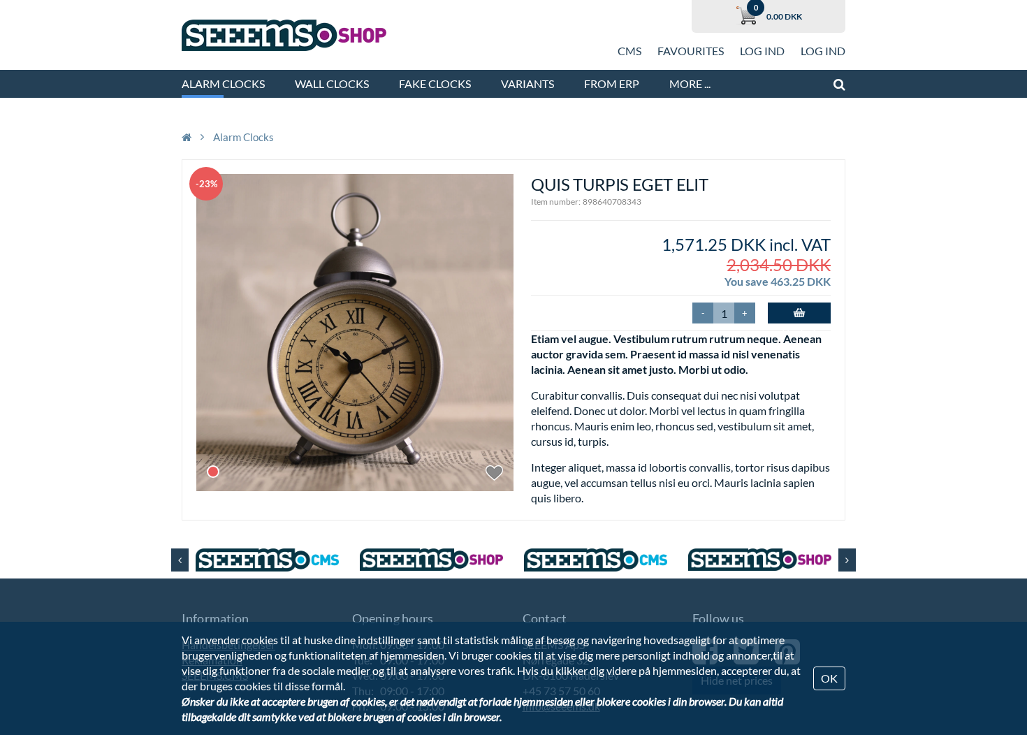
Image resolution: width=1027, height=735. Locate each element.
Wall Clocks (332, 83)
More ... (690, 83)
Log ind (762, 50)
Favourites (690, 50)
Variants (527, 83)
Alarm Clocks (223, 83)
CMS (629, 50)
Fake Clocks (435, 83)
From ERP (611, 83)
